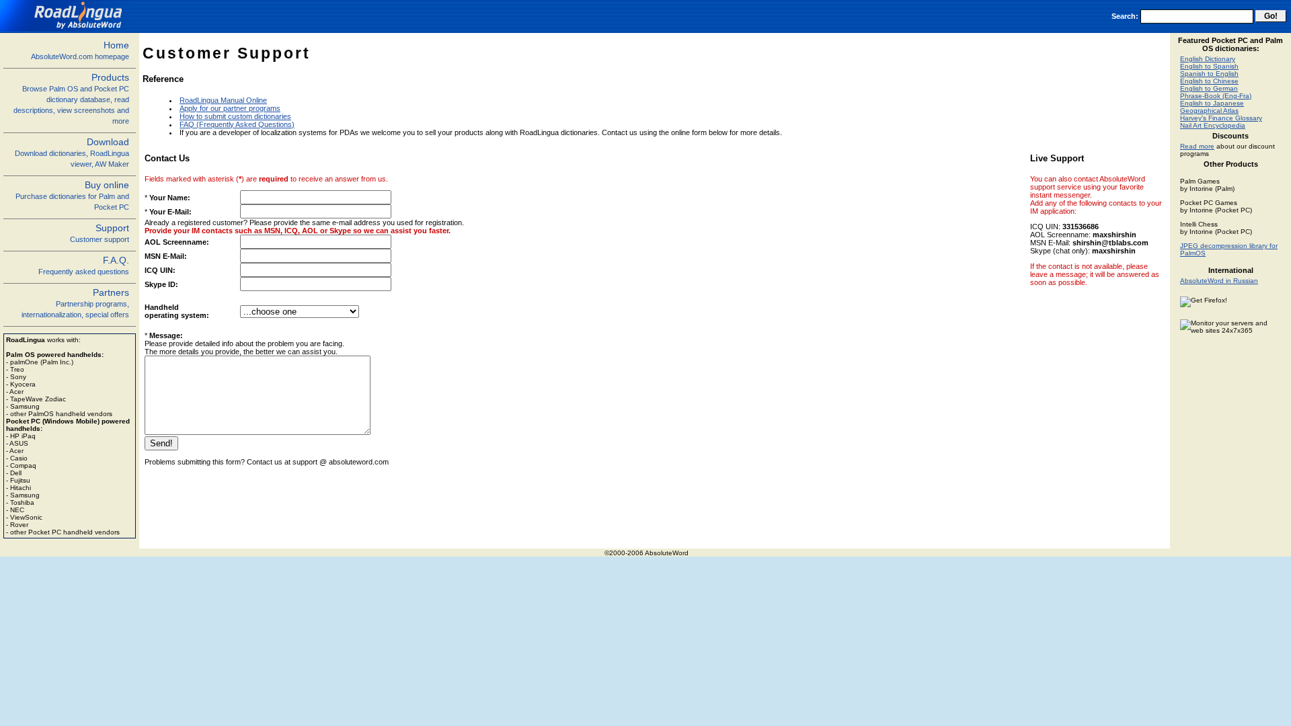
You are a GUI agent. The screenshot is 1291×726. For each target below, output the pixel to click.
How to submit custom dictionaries (235, 116)
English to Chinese (1209, 81)
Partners (75, 303)
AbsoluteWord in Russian (1219, 280)
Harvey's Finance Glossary (1221, 118)
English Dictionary (1207, 59)
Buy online (72, 195)
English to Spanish (1209, 66)
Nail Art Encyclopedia (1212, 125)
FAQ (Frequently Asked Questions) (237, 124)
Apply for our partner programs (230, 108)
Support (99, 233)
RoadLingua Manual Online (223, 100)
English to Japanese (1212, 103)
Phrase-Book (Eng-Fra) (1215, 95)
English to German (1209, 88)
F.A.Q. (83, 265)
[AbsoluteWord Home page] (66, 29)
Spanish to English (1209, 73)
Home (80, 50)
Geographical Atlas (1209, 110)
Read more (1197, 146)
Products (71, 98)
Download (72, 152)
